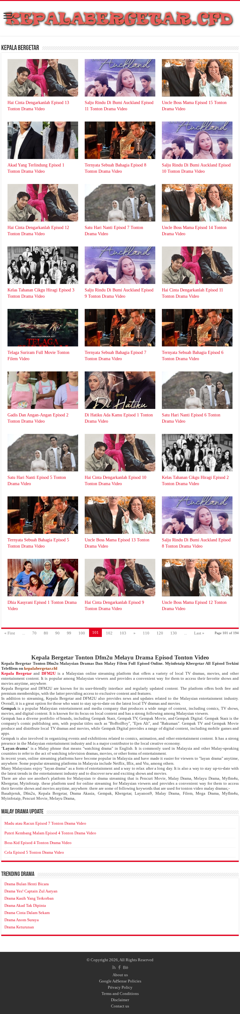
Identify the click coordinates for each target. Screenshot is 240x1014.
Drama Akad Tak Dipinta (25, 905)
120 (160, 633)
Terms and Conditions (120, 993)
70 (34, 633)
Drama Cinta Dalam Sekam (27, 912)
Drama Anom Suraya (21, 919)
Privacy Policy (120, 987)
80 (46, 633)
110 (146, 633)
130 (173, 633)
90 (57, 633)
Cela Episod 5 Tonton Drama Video (34, 852)
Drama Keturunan (19, 927)
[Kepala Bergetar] (120, 17)
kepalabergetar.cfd (40, 668)
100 (81, 633)
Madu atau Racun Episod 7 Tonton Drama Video (45, 823)
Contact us (120, 1006)
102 (109, 633)
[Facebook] (119, 967)
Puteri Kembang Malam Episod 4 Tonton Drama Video (50, 833)
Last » (199, 633)
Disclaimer (120, 999)
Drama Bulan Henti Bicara (26, 884)
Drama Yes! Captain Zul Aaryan (31, 891)
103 (123, 633)
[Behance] (125, 967)
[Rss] (114, 967)
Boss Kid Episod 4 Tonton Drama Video (38, 842)
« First (9, 633)
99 (69, 633)
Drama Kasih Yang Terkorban (29, 898)
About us (120, 974)
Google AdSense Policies (120, 981)
